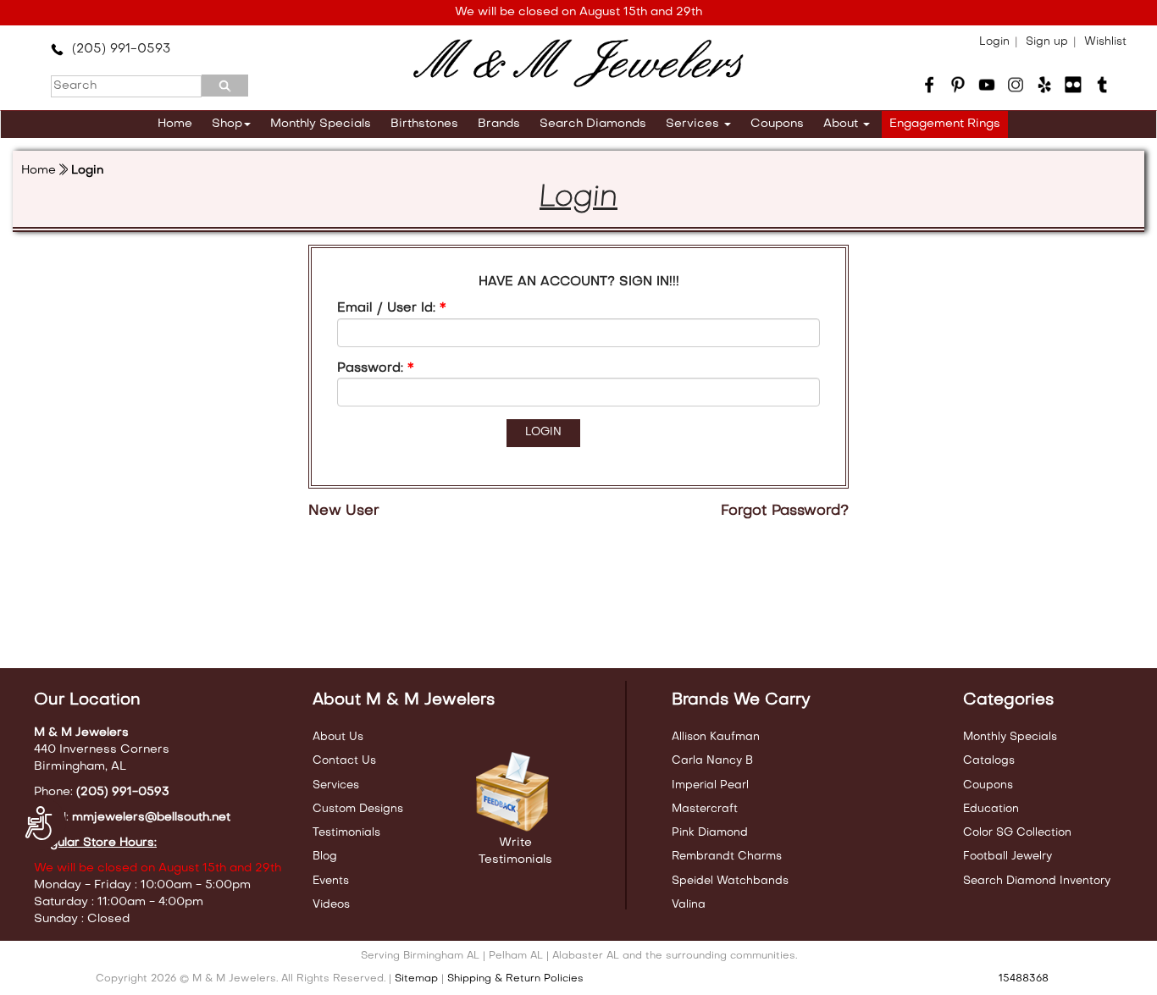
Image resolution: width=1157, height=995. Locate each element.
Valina (689, 904)
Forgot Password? (785, 511)
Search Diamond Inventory (1036, 881)
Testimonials (346, 832)
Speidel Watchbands (730, 881)
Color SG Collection (1017, 832)
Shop (227, 124)
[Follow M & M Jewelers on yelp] (1044, 84)
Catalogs (989, 760)
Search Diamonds (593, 124)
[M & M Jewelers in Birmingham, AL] (578, 63)
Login (994, 41)
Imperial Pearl (710, 785)
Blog (325, 856)
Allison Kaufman (716, 737)
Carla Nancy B (712, 760)
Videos (331, 904)
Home (175, 124)
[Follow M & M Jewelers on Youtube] (986, 84)
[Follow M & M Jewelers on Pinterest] (957, 84)
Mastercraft (705, 809)
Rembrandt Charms (727, 856)
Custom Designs (358, 809)
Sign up (1047, 41)
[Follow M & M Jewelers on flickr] (1073, 84)
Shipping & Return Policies (515, 979)
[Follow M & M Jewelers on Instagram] (1015, 84)
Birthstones (424, 124)
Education (991, 809)
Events (331, 881)
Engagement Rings (944, 124)
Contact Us (344, 760)
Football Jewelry (1007, 856)
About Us (338, 737)
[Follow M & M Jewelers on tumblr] (1101, 84)
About (842, 124)
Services (694, 124)
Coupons (777, 124)
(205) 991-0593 (117, 49)
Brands (499, 124)
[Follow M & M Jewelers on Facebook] (929, 84)
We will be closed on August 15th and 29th (578, 12)
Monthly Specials (320, 124)
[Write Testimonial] (515, 792)
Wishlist (1105, 41)
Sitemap (416, 979)
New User (343, 511)
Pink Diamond (710, 832)
